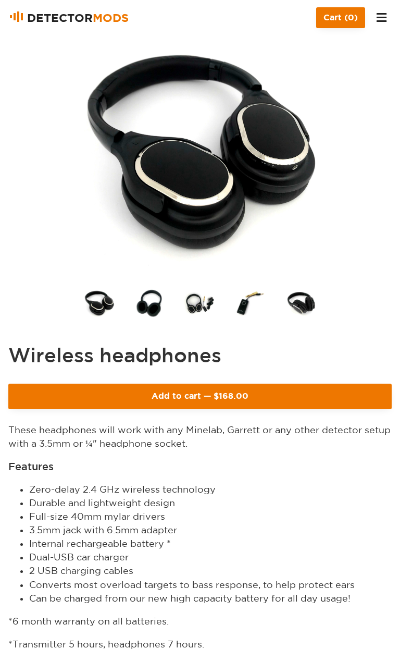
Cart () (340, 17)
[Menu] (381, 17)
